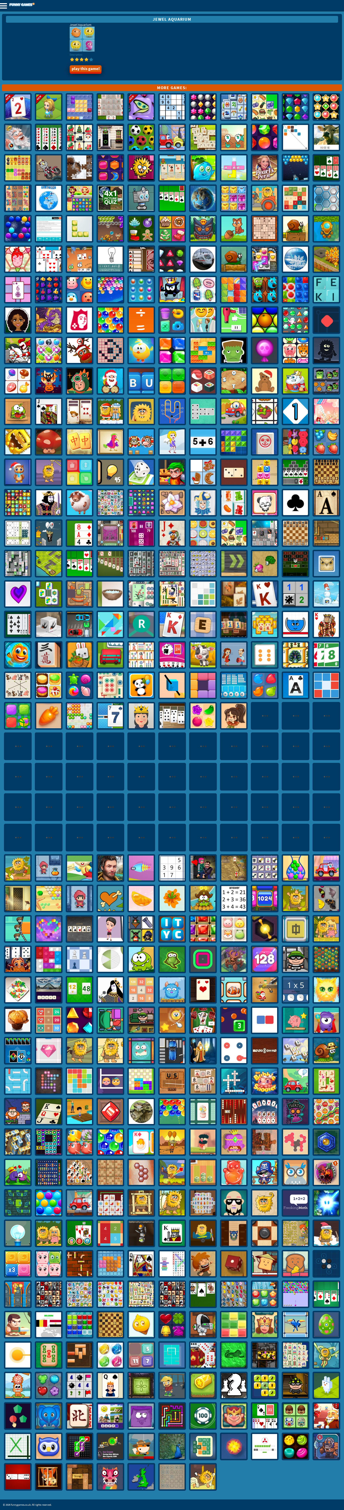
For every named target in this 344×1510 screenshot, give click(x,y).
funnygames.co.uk (33, 5)
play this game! (86, 68)
